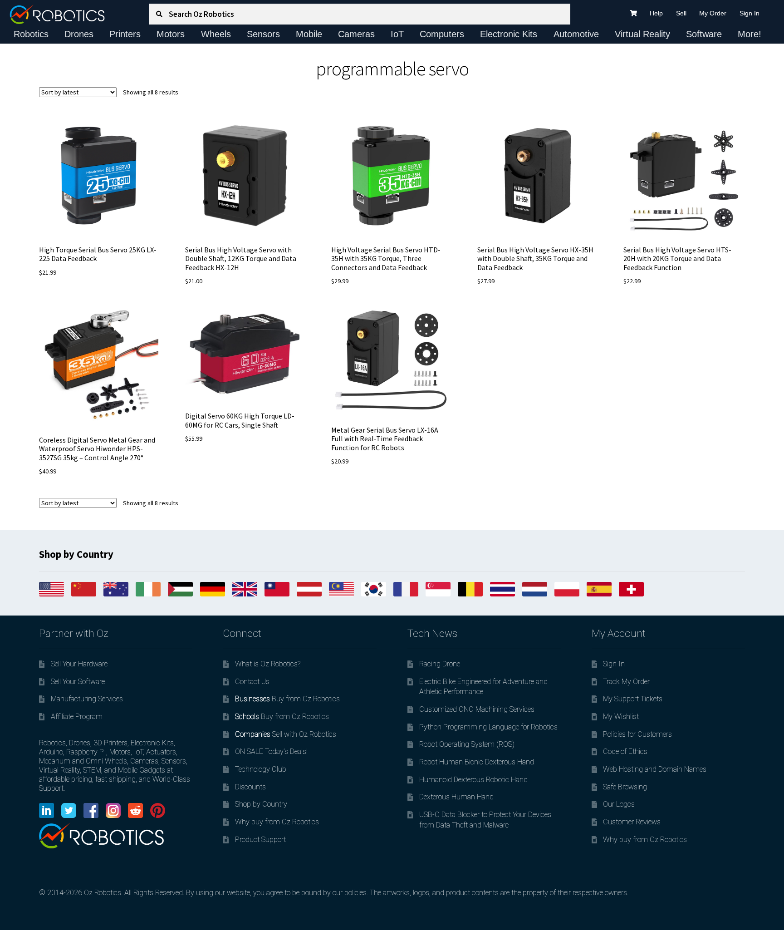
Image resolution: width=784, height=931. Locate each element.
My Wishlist (621, 716)
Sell (681, 13)
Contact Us (252, 681)
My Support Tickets (632, 699)
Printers (125, 34)
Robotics (31, 34)
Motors (171, 34)
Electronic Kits (508, 34)
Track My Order (626, 681)
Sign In (750, 13)
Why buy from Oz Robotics (277, 822)
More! (749, 34)
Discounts (250, 787)
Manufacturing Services (87, 699)
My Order (712, 13)
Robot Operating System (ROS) (466, 744)
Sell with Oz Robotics (285, 734)
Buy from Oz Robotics (287, 699)
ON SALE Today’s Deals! (271, 751)
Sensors (263, 34)
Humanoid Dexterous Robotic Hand (473, 779)
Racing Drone (439, 664)
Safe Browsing (625, 787)
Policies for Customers (637, 734)
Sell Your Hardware (79, 664)
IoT (397, 34)
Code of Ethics (625, 751)
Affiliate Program (77, 716)
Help (656, 13)
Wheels (216, 34)
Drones (78, 34)
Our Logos (619, 804)
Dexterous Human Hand (456, 797)
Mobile (309, 34)
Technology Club (260, 769)
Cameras (356, 34)
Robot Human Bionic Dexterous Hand (476, 762)
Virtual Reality (642, 34)
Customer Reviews (632, 822)
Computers (442, 34)
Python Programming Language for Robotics (488, 727)
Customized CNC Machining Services (476, 709)
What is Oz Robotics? (267, 664)
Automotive (576, 34)
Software (704, 34)
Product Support (260, 839)
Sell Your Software (78, 681)
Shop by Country (261, 804)
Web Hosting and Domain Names (654, 769)
